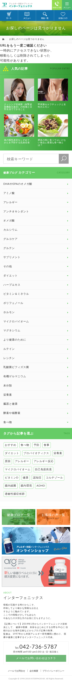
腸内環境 (26, 485)
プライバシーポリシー (53, 671)
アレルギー (22, 461)
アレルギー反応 (44, 461)
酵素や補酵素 (11, 413)
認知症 (37, 477)
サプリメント (11, 257)
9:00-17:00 (57, 7)
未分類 (7, 385)
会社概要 (33, 671)
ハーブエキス (11, 285)
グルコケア (10, 239)
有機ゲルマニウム (14, 376)
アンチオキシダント (16, 211)
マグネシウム (11, 330)
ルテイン (9, 349)
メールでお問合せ (16, 671)
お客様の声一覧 (53, 516)
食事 (46, 445)
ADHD (41, 485)
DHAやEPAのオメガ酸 (17, 184)
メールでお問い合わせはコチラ (36, 658)
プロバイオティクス (36, 453)
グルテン (9, 248)
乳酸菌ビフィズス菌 (16, 367)
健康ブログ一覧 (18, 516)
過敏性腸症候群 (15, 494)
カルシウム (10, 229)
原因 (8, 461)
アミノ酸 (9, 193)
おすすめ (10, 445)
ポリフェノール (13, 303)
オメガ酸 (9, 220)
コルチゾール (54, 477)
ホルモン (9, 312)
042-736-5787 (38, 647)
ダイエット (12, 453)
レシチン (9, 358)
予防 (36, 445)
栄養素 (7, 394)
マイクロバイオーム (16, 321)
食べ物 (25, 445)
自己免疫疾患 (43, 469)
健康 (25, 477)
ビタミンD (11, 477)
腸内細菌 (10, 485)
